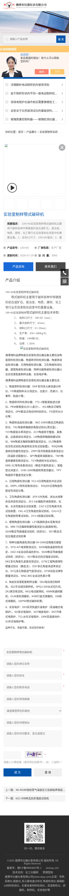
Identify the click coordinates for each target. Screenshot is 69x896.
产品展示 (31, 132)
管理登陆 (48, 872)
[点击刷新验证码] (34, 754)
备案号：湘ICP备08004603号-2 (24, 868)
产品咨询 (18, 266)
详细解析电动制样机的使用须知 (30, 84)
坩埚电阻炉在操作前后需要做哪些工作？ (35, 102)
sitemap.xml (52, 868)
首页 (20, 132)
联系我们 (50, 266)
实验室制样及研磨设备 (52, 132)
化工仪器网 (31, 872)
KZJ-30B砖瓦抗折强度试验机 (32, 798)
